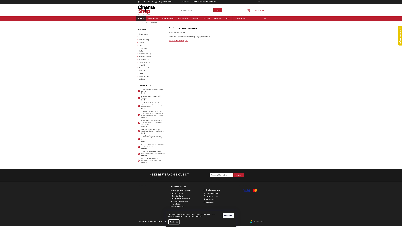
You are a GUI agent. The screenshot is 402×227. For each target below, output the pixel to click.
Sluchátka (142, 42)
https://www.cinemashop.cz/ (178, 41)
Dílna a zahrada (144, 76)
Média (141, 73)
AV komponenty (144, 40)
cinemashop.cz (211, 199)
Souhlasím (228, 216)
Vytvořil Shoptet (259, 221)
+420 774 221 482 (212, 196)
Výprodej (142, 65)
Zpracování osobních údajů (179, 201)
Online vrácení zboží (176, 196)
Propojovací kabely (145, 54)
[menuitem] (141, 18)
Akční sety (142, 71)
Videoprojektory (144, 59)
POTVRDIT (238, 175)
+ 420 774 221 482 (212, 193)
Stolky (141, 51)
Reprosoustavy (144, 34)
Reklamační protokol (177, 206)
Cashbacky (142, 79)
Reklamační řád (175, 204)
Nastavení (174, 222)
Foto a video (143, 48)
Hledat (217, 10)
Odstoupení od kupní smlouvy (180, 198)
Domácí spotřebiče (145, 68)
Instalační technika (145, 56)
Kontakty (185, 2)
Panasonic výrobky (145, 62)
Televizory (142, 45)
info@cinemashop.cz (213, 190)
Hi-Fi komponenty (144, 37)
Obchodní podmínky (177, 193)
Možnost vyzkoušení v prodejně (204, 2)
